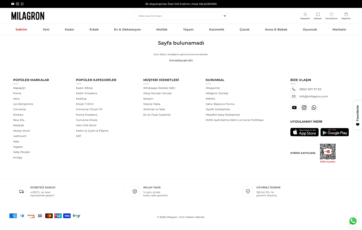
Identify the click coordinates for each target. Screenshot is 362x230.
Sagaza (18, 146)
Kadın (69, 29)
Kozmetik (216, 29)
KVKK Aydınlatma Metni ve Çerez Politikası (235, 120)
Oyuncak (310, 29)
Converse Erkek (86, 120)
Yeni (46, 29)
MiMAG (210, 98)
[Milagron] (27, 16)
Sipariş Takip (151, 104)
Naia (16, 141)
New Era (18, 120)
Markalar (339, 29)
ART (78, 136)
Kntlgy (17, 157)
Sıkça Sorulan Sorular (157, 93)
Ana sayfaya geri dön (181, 60)
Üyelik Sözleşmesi (218, 109)
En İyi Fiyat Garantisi (157, 114)
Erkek (94, 29)
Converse (19, 109)
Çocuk (244, 29)
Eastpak (18, 125)
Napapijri (19, 88)
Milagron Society (217, 93)
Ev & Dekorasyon (127, 29)
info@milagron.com (313, 96)
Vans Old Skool (86, 125)
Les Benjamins (23, 104)
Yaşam (188, 29)
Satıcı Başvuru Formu (220, 104)
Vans (16, 98)
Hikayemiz (213, 88)
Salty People (21, 152)
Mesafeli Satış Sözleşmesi (223, 114)
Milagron (171, 217)
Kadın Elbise (84, 88)
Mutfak (161, 29)
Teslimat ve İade (154, 109)
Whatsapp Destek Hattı (159, 88)
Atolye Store (21, 130)
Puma (17, 93)
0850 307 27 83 (310, 89)
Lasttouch (20, 136)
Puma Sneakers (86, 114)
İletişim (148, 98)
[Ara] (224, 16)
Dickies (18, 114)
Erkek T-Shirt (85, 104)
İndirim (21, 29)
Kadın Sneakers (86, 93)
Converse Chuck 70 (89, 109)
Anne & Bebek (276, 29)
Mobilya (81, 98)
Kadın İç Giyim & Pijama (92, 130)
